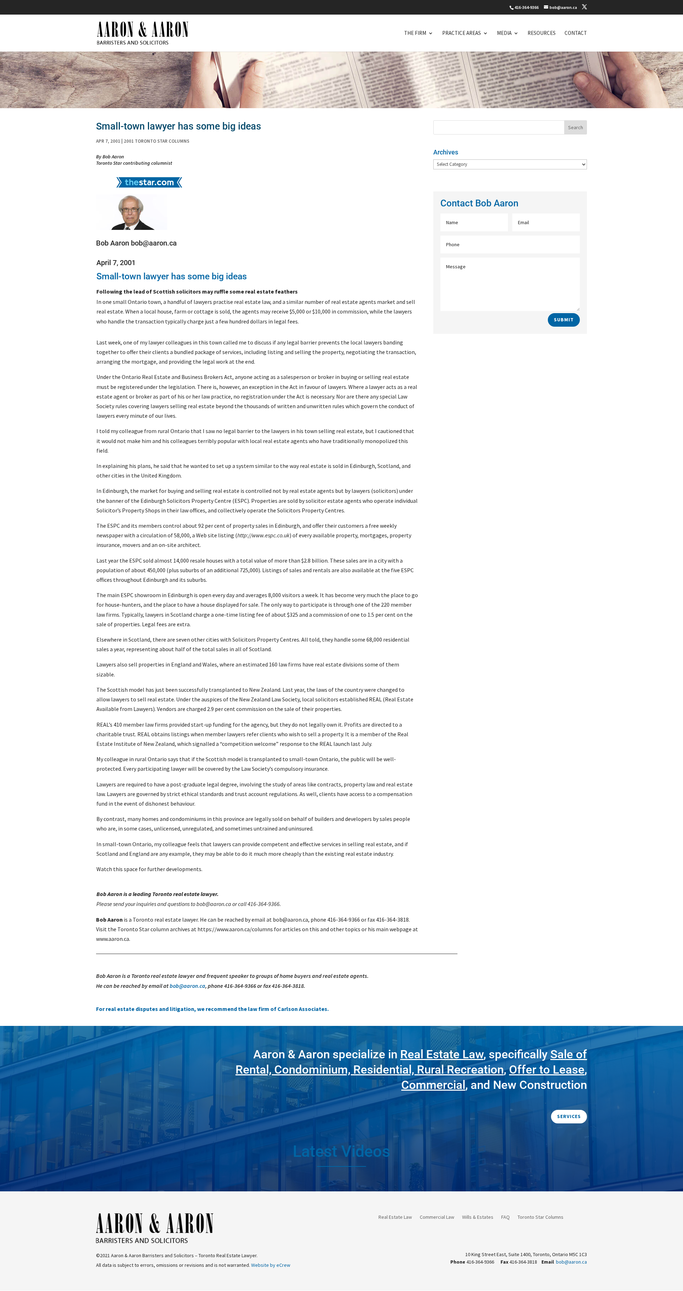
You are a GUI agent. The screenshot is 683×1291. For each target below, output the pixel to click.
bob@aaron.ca (187, 985)
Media (504, 33)
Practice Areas (461, 33)
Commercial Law (437, 1217)
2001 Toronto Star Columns (156, 141)
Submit (564, 319)
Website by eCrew (270, 1265)
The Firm (415, 33)
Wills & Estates (477, 1217)
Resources (542, 33)
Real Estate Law (395, 1217)
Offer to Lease (546, 1069)
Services (569, 1116)
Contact (576, 33)
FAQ (505, 1217)
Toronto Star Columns (540, 1217)
